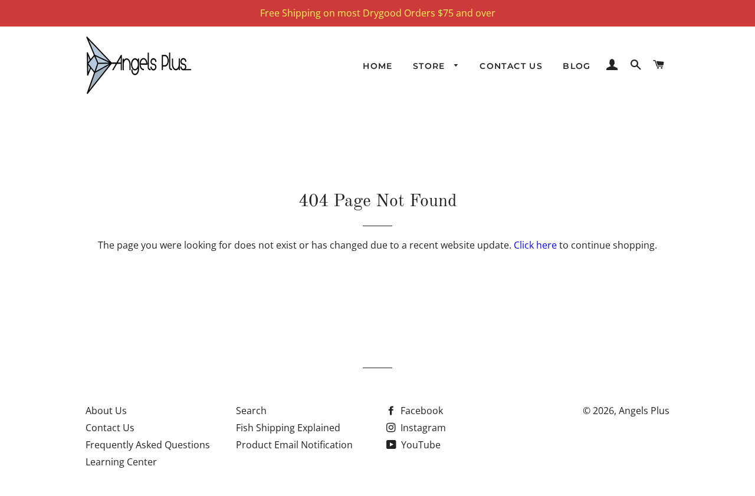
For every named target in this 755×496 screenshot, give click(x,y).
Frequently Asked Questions (148, 444)
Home (378, 66)
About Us (106, 410)
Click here (535, 245)
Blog (577, 66)
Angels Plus (644, 410)
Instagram (422, 427)
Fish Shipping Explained (288, 427)
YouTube (420, 444)
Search (251, 410)
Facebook (420, 410)
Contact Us (511, 66)
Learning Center (121, 461)
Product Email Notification (294, 444)
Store (430, 66)
